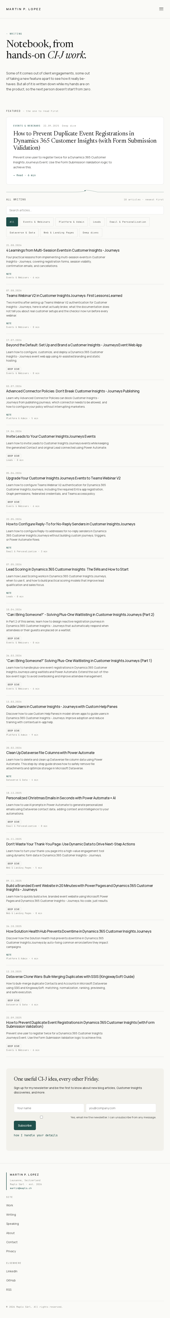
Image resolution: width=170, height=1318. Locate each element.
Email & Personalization (128, 221)
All (12, 221)
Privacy (11, 1251)
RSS (8, 1290)
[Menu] (161, 9)
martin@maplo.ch (21, 1188)
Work (9, 1205)
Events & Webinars (36, 221)
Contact (12, 1242)
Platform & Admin (71, 221)
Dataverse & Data (22, 232)
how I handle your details (36, 1135)
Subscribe (25, 1125)
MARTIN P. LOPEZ (23, 9)
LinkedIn (11, 1271)
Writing (11, 1214)
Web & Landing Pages (59, 232)
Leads (97, 221)
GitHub (11, 1280)
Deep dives (91, 232)
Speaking (12, 1224)
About (10, 1233)
